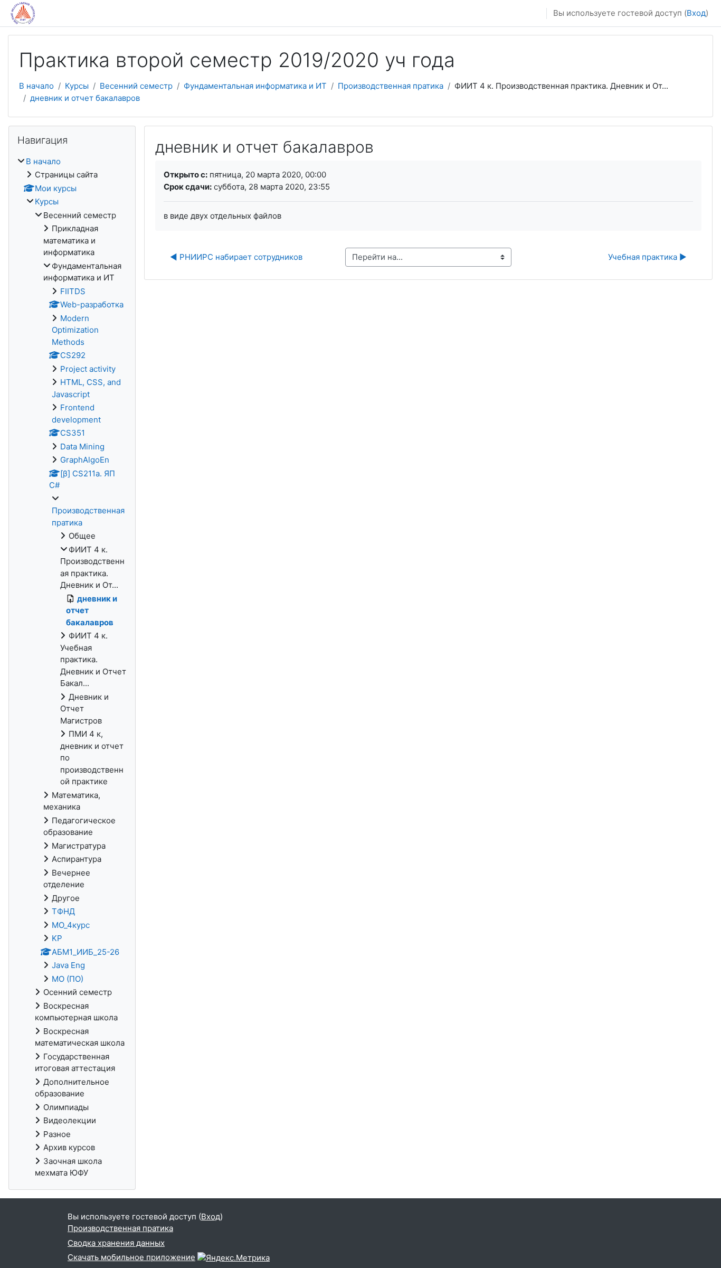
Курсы (77, 86)
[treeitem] (72, 667)
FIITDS (73, 291)
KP (57, 938)
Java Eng (68, 965)
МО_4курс (71, 925)
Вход (696, 13)
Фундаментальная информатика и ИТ (255, 86)
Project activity (88, 369)
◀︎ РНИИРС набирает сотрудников (236, 257)
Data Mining (82, 447)
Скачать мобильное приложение (131, 1257)
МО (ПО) (67, 979)
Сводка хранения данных (116, 1243)
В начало (36, 86)
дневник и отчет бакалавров (85, 98)
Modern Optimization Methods (75, 330)
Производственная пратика (390, 86)
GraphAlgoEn (84, 460)
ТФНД (63, 911)
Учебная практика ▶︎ (647, 257)
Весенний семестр (136, 86)
